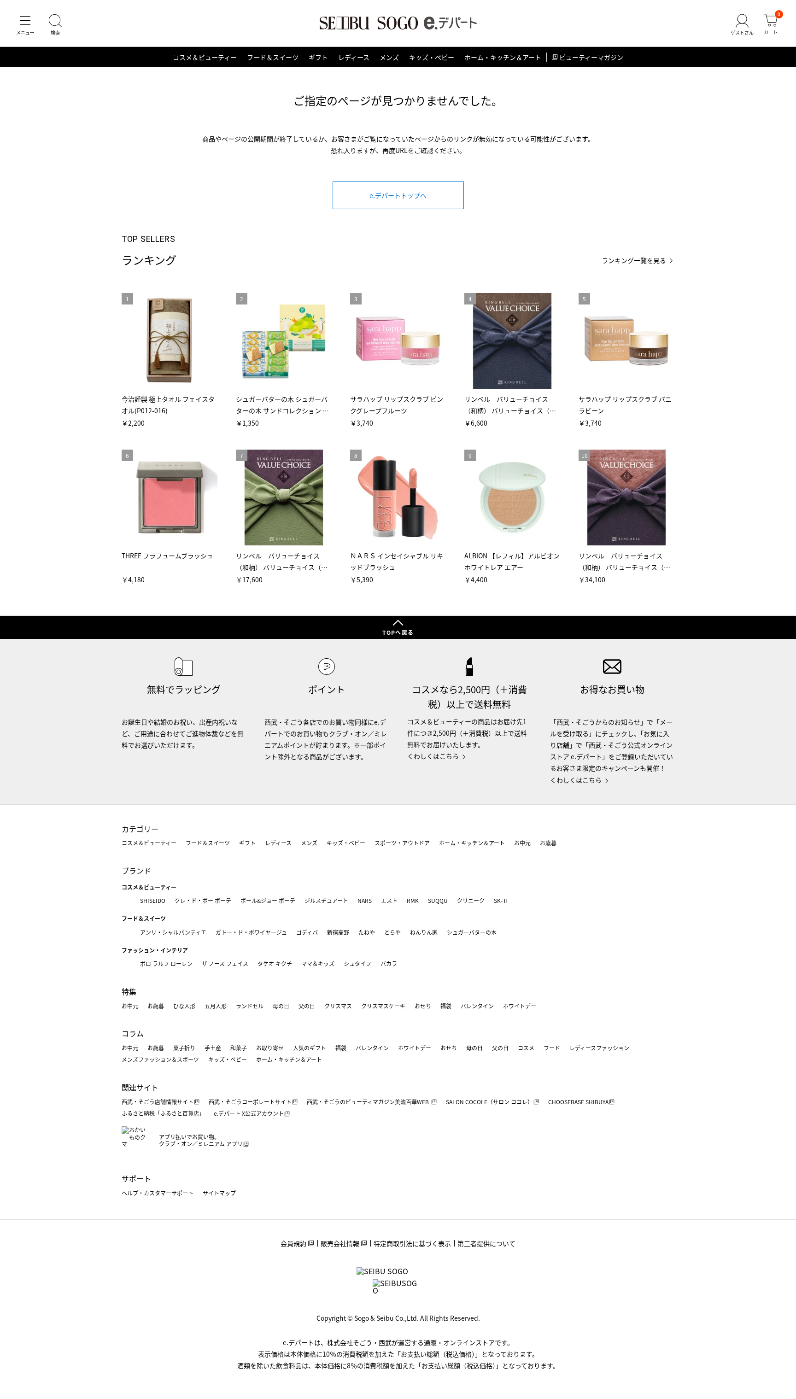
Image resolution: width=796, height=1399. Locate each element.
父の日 (306, 1006)
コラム (133, 1033)
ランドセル (249, 1006)
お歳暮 (548, 843)
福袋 (445, 1006)
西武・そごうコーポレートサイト (250, 1102)
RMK (413, 900)
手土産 (213, 1048)
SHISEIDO (152, 900)
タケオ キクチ (275, 963)
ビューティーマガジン (591, 57)
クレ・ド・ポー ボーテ (203, 900)
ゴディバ (307, 932)
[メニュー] (25, 25)
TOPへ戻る (398, 632)
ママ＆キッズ (317, 963)
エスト (389, 900)
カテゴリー (140, 828)
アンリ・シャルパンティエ (173, 932)
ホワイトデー (519, 1006)
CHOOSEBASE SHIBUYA (578, 1102)
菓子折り (184, 1048)
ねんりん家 (424, 932)
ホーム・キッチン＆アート (502, 57)
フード (552, 1048)
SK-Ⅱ (501, 900)
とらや (392, 932)
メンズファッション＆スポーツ (160, 1059)
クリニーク (471, 900)
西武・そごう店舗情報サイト (157, 1102)
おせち (423, 1006)
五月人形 (216, 1006)
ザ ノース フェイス (225, 963)
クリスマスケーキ (383, 1006)
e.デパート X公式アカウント (249, 1113)
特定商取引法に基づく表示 (412, 1243)
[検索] (55, 25)
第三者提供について (486, 1243)
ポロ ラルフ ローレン (166, 963)
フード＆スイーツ (272, 57)
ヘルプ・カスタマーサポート (157, 1193)
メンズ (389, 57)
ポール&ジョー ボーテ (267, 900)
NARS (364, 900)
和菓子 (238, 1048)
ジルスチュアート (326, 900)
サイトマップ (219, 1193)
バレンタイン (477, 1006)
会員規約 (293, 1243)
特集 (129, 991)
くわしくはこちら (433, 756)
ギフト (318, 57)
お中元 (522, 843)
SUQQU (438, 900)
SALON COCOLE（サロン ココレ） (489, 1102)
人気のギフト (309, 1048)
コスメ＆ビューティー (205, 57)
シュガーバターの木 (472, 932)
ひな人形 (184, 1006)
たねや (366, 932)
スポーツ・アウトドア (402, 843)
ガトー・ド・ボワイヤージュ (251, 932)
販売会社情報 (340, 1243)
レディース (353, 57)
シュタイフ (357, 963)
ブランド (136, 870)
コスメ (526, 1048)
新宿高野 (338, 932)
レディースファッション (599, 1048)
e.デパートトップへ (398, 195)
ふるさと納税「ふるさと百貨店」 (163, 1113)
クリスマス (338, 1006)
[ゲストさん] (742, 25)
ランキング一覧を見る (634, 260)
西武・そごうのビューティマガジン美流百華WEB (368, 1102)
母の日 (281, 1006)
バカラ (388, 963)
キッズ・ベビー (431, 57)
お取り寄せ (270, 1048)
